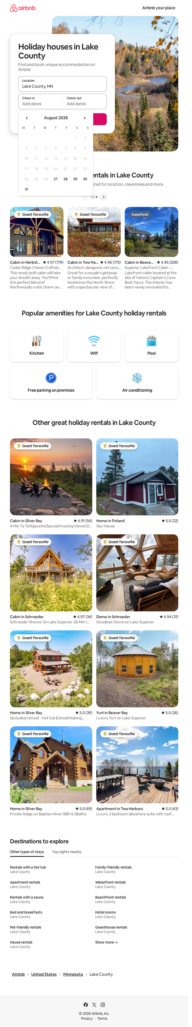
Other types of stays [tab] (27, 852)
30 (85, 179)
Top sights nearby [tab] (67, 852)
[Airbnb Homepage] (23, 8)
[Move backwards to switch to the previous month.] (27, 117)
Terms (102, 1018)
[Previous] (85, 197)
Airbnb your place (158, 7)
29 (75, 179)
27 (56, 179)
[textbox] (40, 104)
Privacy (86, 1018)
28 (66, 179)
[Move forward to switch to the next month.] (84, 117)
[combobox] (62, 86)
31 (26, 189)
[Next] (104, 197)
